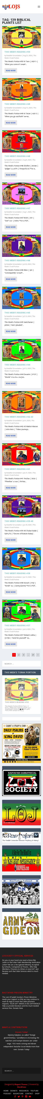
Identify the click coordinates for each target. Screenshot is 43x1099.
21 (33, 655)
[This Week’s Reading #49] (21, 89)
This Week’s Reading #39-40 (19, 521)
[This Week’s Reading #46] (21, 246)
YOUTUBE (34, 1091)
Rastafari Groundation (14, 56)
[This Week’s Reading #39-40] (21, 506)
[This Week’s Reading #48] (21, 141)
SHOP (37, 1093)
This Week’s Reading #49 (17, 104)
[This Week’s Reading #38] (21, 559)
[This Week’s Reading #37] (21, 611)
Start (20, 709)
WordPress (21, 1087)
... (28, 655)
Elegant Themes (21, 1084)
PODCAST (7, 1093)
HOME (5, 1091)
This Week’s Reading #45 (17, 312)
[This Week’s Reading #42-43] (21, 402)
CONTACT (29, 1093)
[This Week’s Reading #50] (21, 37)
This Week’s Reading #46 (17, 260)
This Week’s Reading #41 (17, 469)
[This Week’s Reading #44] (21, 350)
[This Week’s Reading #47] (21, 193)
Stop (22, 709)
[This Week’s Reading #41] (21, 454)
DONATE (13, 1091)
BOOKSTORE (18, 1093)
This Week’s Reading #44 (17, 364)
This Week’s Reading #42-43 (19, 417)
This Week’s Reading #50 (17, 52)
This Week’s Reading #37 (17, 625)
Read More (11, 70)
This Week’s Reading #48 (17, 156)
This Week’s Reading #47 (17, 208)
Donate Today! (21, 1032)
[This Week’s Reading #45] (21, 298)
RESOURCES (24, 1091)
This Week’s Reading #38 (17, 573)
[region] (21, 814)
